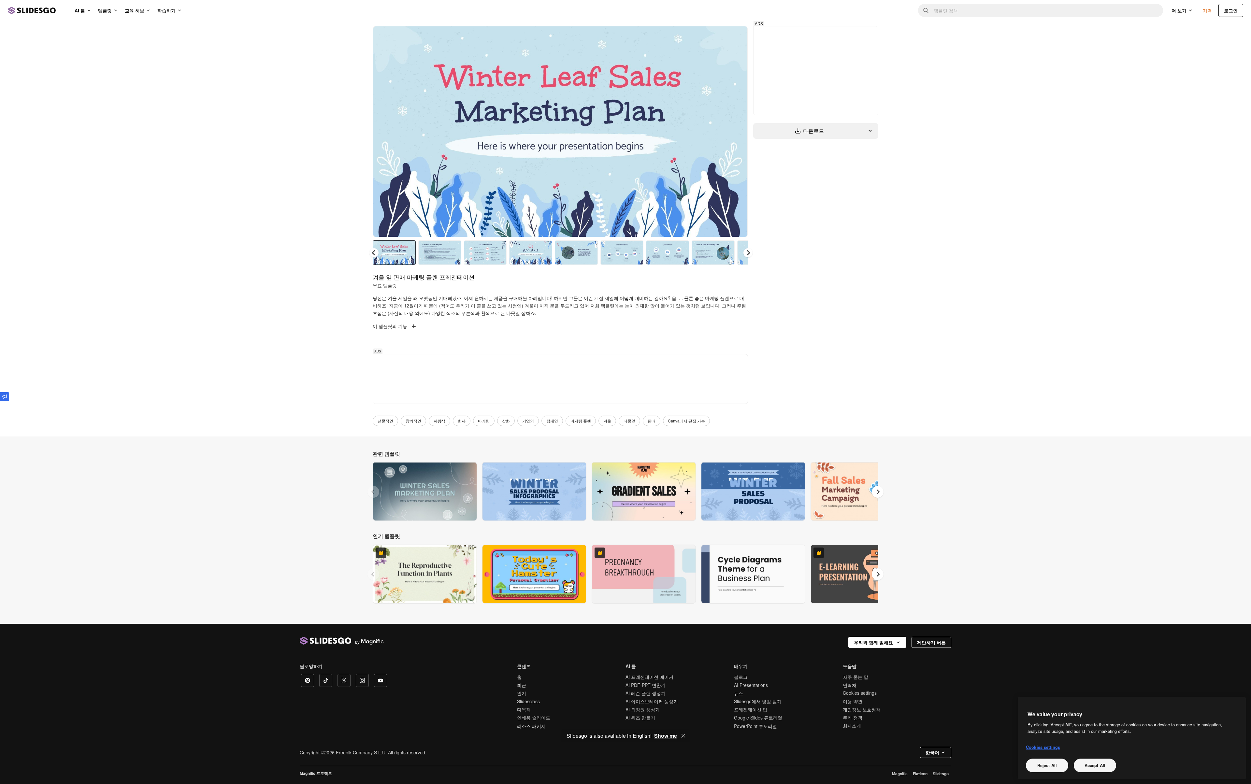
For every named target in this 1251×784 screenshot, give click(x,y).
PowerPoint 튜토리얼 (755, 726)
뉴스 (738, 693)
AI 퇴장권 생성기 (643, 709)
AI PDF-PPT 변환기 (646, 685)
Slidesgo (941, 774)
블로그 (741, 676)
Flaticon (920, 774)
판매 (651, 420)
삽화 (506, 420)
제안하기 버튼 (931, 642)
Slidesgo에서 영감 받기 (758, 701)
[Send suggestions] (4, 396)
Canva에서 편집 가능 (686, 420)
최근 (521, 685)
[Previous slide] (373, 492)
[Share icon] (736, 36)
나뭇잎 (629, 420)
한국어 (932, 752)
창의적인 (413, 420)
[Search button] (926, 10)
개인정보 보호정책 (862, 709)
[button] (748, 252)
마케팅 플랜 (580, 420)
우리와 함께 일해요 (873, 642)
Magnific (900, 774)
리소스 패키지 (531, 726)
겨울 (607, 420)
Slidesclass (528, 701)
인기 (521, 693)
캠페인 (552, 420)
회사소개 (852, 725)
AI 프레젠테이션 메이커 (649, 676)
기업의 (528, 420)
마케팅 (484, 420)
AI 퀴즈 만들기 (640, 717)
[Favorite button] (719, 36)
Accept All (1095, 765)
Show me (665, 736)
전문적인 (385, 420)
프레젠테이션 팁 (750, 709)
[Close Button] (683, 736)
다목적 (524, 709)
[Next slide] (738, 131)
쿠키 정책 (852, 717)
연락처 (849, 685)
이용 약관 (852, 701)
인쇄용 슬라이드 (533, 717)
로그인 (1231, 10)
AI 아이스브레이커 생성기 (652, 701)
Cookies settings (860, 693)
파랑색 (439, 420)
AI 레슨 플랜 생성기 (646, 693)
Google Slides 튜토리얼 (758, 717)
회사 (462, 420)
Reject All (1047, 765)
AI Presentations (751, 685)
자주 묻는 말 (855, 676)
